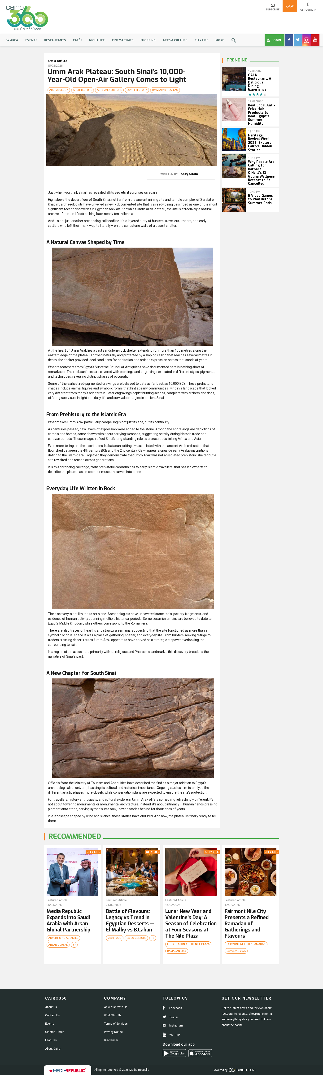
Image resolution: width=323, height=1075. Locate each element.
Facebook (175, 1008)
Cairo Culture (136, 938)
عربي (290, 5)
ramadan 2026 (176, 951)
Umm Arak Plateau (165, 90)
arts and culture (109, 90)
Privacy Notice (113, 1032)
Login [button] (276, 40)
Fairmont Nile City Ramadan (246, 944)
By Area (12, 40)
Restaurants (55, 40)
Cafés (77, 40)
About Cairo (52, 1048)
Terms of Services (116, 1023)
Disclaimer (111, 1040)
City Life (201, 40)
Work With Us (113, 1015)
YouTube (174, 1035)
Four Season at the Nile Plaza (188, 944)
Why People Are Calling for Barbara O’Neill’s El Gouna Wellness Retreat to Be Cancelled (261, 173)
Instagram (176, 1025)
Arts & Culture (175, 40)
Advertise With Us (115, 1007)
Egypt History (137, 90)
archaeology (58, 90)
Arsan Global (58, 944)
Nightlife (97, 40)
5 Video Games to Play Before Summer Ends (260, 199)
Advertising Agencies (63, 938)
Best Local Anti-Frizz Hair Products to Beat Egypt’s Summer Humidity (261, 114)
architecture (82, 90)
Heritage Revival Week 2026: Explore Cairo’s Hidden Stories (260, 142)
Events (31, 40)
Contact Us (52, 1015)
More (219, 40)
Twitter (173, 1017)
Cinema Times (122, 40)
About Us (51, 1007)
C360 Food (115, 938)
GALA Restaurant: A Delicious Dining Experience (259, 82)
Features (51, 1040)
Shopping (148, 40)
